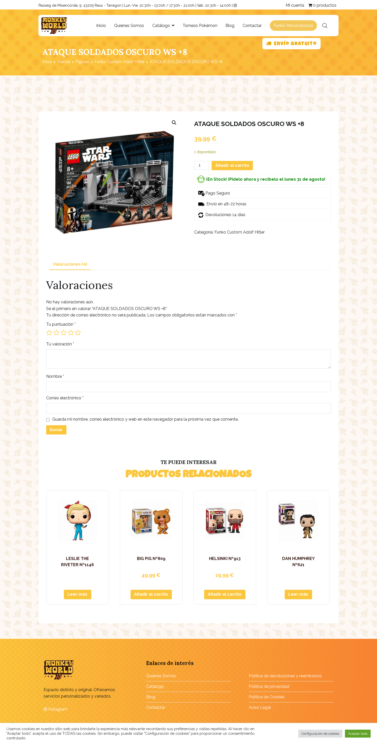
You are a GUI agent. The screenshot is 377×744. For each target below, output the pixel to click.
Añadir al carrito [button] (151, 594)
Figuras (82, 61)
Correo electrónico (65, 397)
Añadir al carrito (232, 165)
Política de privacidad (269, 686)
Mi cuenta (295, 5)
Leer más (77, 594)
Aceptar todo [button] (358, 734)
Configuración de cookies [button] (320, 734)
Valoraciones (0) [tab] (70, 264)
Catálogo (161, 25)
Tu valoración (60, 344)
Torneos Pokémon (200, 25)
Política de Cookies (267, 696)
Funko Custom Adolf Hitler (119, 61)
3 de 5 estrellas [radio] (64, 333)
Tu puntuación (61, 324)
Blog (229, 25)
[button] (174, 122)
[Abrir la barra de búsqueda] (325, 25)
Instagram (57, 709)
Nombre (55, 376)
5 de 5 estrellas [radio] (78, 333)
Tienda (63, 61)
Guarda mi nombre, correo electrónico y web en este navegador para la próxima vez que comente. (145, 419)
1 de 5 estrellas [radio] (49, 333)
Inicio (101, 25)
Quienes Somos (129, 25)
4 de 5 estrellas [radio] (71, 333)
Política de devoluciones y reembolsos (285, 675)
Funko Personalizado (293, 25)
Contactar (252, 25)
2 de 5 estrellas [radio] (56, 333)
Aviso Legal (260, 707)
